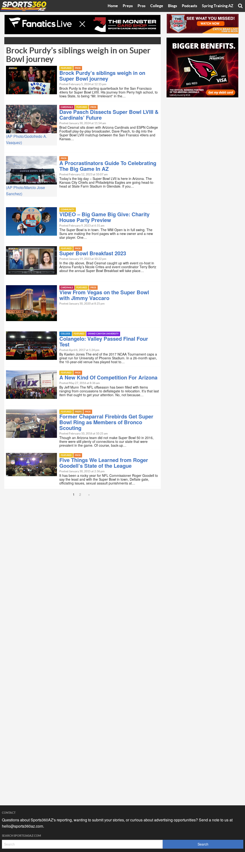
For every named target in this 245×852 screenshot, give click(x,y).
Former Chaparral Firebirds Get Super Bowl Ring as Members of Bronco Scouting (106, 422)
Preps (128, 6)
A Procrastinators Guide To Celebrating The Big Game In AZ (107, 166)
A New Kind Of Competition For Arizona (108, 377)
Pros (141, 6)
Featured (66, 68)
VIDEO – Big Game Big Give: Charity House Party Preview (104, 217)
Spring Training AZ (217, 6)
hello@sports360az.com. (23, 826)
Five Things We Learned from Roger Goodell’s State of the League (103, 462)
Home (113, 6)
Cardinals (67, 107)
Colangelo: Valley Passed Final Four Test (103, 341)
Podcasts (189, 6)
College (156, 6)
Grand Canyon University (103, 334)
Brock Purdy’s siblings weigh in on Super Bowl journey (102, 75)
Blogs (172, 6)
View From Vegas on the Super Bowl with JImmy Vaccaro (104, 295)
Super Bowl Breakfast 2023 (92, 253)
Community (67, 210)
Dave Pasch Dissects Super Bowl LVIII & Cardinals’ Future (109, 114)
